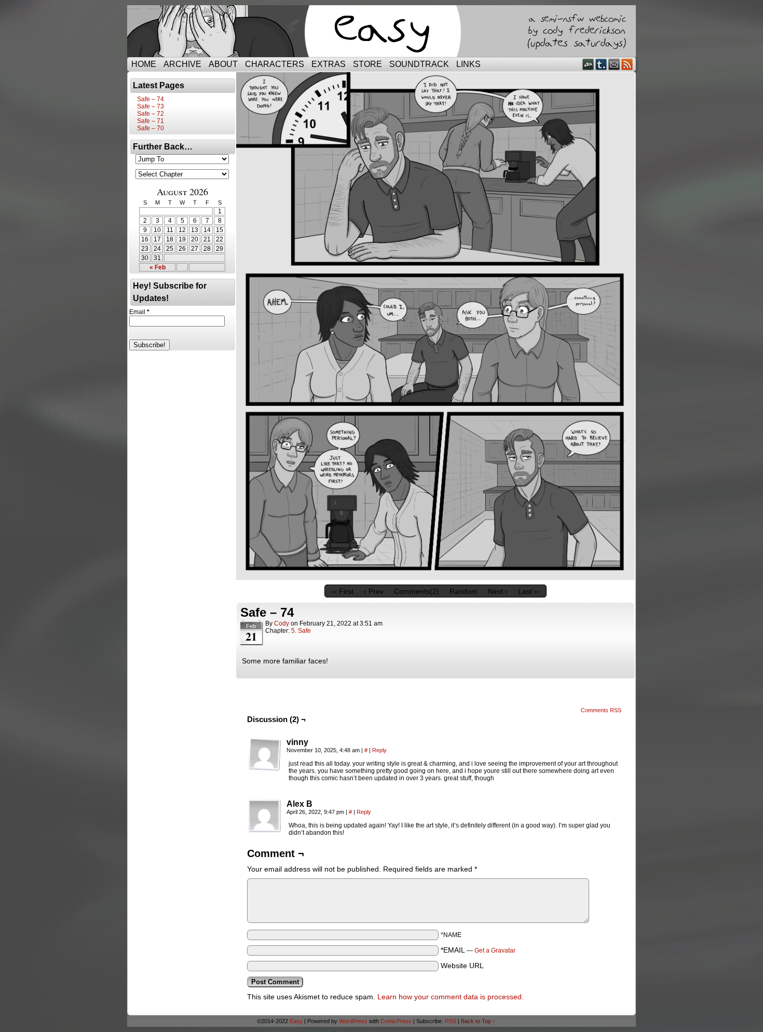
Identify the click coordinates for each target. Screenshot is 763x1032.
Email (614, 64)
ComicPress (396, 1021)
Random (463, 591)
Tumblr (601, 64)
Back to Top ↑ (478, 1021)
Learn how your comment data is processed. (450, 997)
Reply (379, 750)
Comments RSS (601, 710)
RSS (627, 64)
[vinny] (264, 754)
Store (367, 64)
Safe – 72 (150, 113)
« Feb (157, 267)
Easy (296, 1021)
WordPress (353, 1021)
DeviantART (588, 64)
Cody (281, 623)
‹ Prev (374, 591)
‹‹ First (342, 591)
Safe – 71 (150, 121)
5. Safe (301, 630)
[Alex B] (264, 816)
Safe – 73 (150, 106)
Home (143, 64)
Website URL (462, 965)
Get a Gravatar (494, 950)
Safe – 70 (150, 128)
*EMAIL (478, 950)
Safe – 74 (150, 99)
